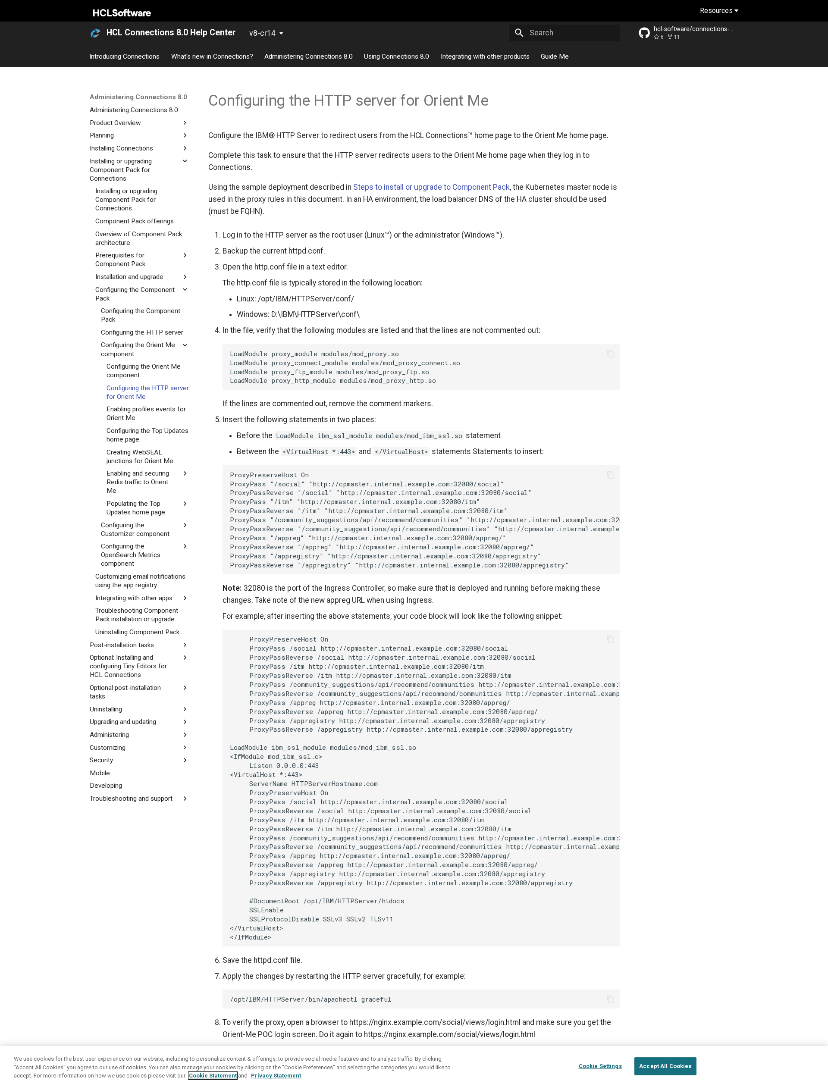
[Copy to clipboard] (610, 353)
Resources (717, 10)
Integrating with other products (485, 56)
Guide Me (555, 56)
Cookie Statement (213, 1075)
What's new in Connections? (212, 56)
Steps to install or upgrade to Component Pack (431, 187)
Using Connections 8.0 (397, 56)
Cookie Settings (600, 1066)
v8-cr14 (262, 33)
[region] (414, 1068)
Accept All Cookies (665, 1066)
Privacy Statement (276, 1075)
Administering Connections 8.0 (308, 56)
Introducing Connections (125, 56)
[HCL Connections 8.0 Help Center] (95, 32)
